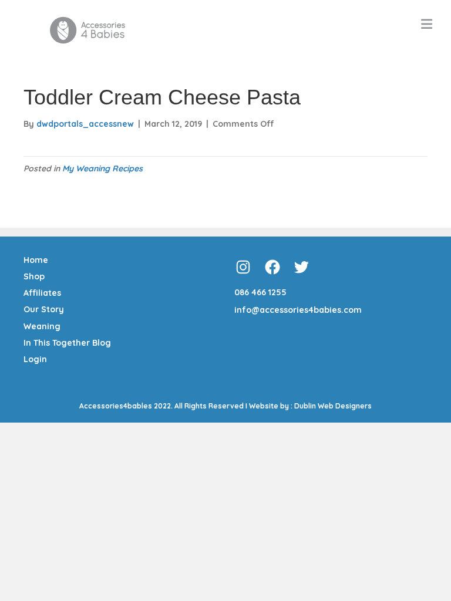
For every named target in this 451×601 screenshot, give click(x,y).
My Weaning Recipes (102, 168)
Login (35, 359)
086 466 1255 (260, 292)
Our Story (43, 309)
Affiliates (42, 293)
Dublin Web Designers (333, 405)
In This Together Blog (67, 342)
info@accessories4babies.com (298, 310)
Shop (34, 276)
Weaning (41, 326)
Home (35, 260)
